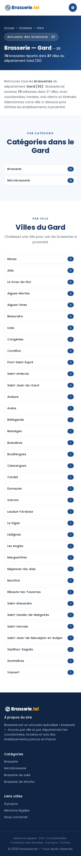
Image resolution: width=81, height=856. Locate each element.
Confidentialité (56, 838)
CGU (42, 838)
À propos (11, 804)
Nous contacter (16, 817)
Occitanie (25, 28)
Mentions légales (16, 810)
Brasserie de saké (17, 775)
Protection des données (27, 843)
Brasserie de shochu (19, 782)
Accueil (9, 28)
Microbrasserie (15, 768)
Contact (65, 843)
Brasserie (25, 7)
